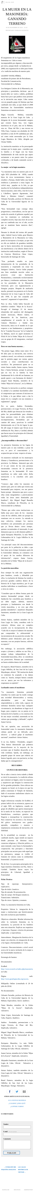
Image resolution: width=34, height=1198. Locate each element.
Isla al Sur (10, 2)
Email (24, 1091)
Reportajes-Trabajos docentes (17, 30)
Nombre (5, 1124)
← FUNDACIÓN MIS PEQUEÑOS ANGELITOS (8, 1168)
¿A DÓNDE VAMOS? (17, 1106)
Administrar (28, 1189)
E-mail (10, 1131)
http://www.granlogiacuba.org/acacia (14, 979)
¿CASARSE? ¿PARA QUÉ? (17, 1103)
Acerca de (5, 1189)
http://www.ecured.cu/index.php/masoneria (17, 969)
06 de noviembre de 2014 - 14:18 (16, 27)
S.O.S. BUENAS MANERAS (17, 1100)
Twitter (17, 1091)
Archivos (17, 1189)
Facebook (10, 1091)
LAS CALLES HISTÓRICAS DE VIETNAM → (23, 1169)
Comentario (7, 1139)
